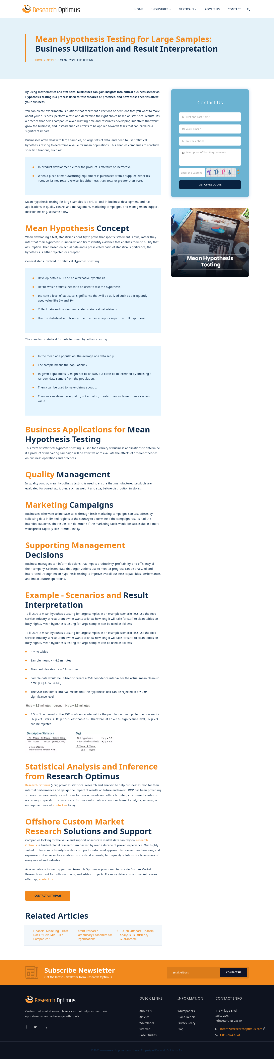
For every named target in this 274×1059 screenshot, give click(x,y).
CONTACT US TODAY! (48, 895)
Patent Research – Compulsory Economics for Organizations (94, 935)
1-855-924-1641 (230, 1035)
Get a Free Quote (210, 184)
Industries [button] (160, 9)
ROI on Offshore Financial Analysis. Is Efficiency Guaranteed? (137, 935)
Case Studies (148, 1035)
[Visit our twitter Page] (36, 1027)
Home (138, 9)
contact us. (46, 879)
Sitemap (144, 1029)
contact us (60, 805)
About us (212, 9)
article (51, 60)
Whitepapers (186, 1011)
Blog (181, 1029)
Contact (234, 9)
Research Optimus (37, 785)
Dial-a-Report (186, 1017)
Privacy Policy (186, 1023)
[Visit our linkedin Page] (45, 1027)
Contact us (233, 972)
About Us (145, 1011)
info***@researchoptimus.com (241, 1029)
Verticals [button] (187, 9)
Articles (144, 1017)
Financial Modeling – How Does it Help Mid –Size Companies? (50, 935)
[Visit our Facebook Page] (26, 1027)
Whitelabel (146, 1023)
